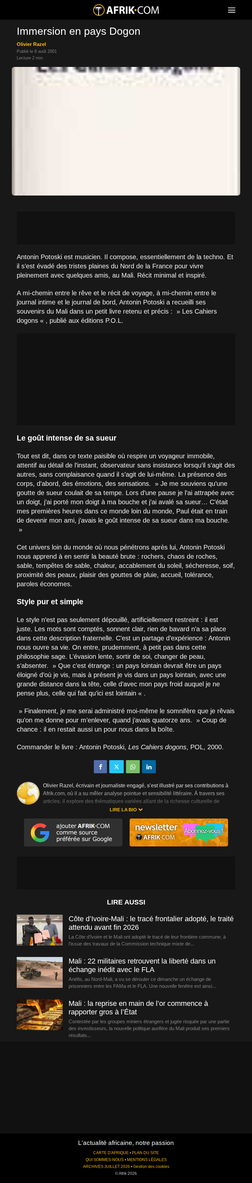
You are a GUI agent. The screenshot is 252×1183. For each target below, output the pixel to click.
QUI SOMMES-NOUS (105, 1159)
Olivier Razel (31, 44)
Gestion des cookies (151, 1166)
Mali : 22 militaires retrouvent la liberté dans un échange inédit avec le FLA (142, 965)
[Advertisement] (126, 228)
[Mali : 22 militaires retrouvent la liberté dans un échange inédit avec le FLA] (40, 972)
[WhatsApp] (133, 766)
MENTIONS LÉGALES (147, 1159)
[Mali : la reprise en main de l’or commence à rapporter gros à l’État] (40, 1015)
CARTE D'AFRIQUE (111, 1153)
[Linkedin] (149, 766)
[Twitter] (116, 766)
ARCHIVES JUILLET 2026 (106, 1166)
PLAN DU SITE (145, 1153)
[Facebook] (100, 766)
